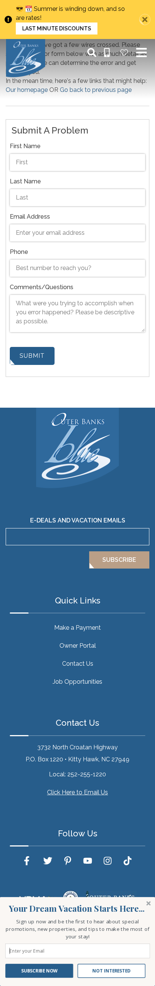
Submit (32, 355)
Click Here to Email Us (77, 792)
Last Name (25, 181)
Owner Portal (77, 645)
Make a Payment (77, 627)
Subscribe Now (39, 971)
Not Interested (112, 971)
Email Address (30, 216)
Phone (19, 251)
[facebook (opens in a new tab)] (28, 861)
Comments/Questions (41, 287)
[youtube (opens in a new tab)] (88, 861)
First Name (25, 146)
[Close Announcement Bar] (144, 19)
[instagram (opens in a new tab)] (108, 861)
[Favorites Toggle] (124, 52)
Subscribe (119, 559)
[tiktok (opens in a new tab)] (128, 861)
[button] (77, 908)
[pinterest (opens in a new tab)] (68, 861)
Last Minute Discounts (56, 28)
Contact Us (77, 663)
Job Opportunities (77, 681)
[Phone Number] (106, 52)
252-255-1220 (86, 774)
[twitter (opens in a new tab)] (48, 861)
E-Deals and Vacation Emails (77, 520)
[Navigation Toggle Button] (141, 52)
